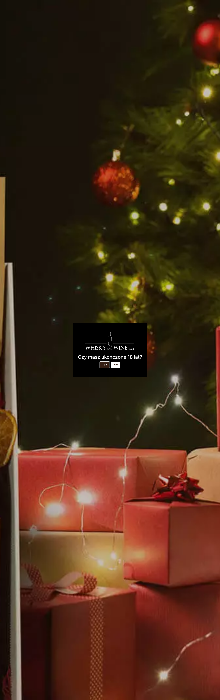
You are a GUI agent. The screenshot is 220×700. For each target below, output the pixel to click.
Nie (116, 364)
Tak (104, 364)
